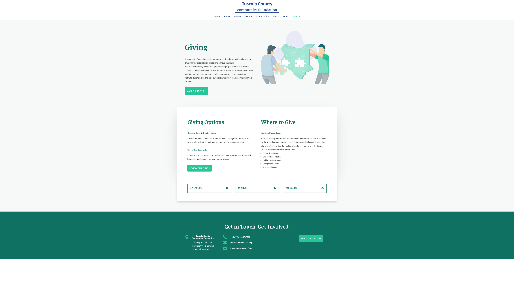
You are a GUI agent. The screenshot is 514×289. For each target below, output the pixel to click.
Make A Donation (196, 91)
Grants (248, 16)
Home (217, 16)
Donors (237, 16)
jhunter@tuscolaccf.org (241, 242)
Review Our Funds (199, 168)
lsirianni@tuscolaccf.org (241, 248)
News (285, 16)
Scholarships (262, 16)
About (227, 16)
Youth (276, 16)
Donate (296, 16)
